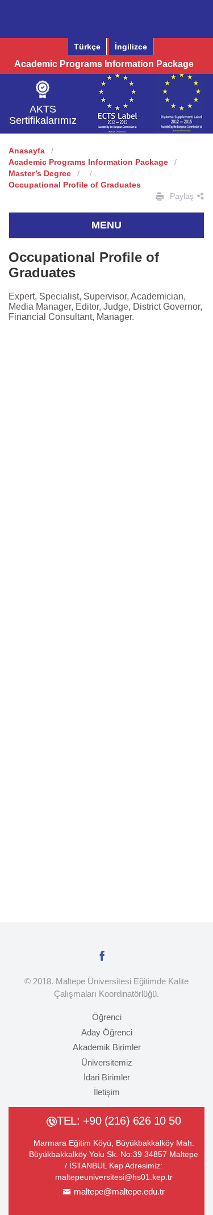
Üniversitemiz (106, 1062)
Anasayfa (27, 150)
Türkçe (87, 46)
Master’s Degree (40, 173)
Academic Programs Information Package (104, 64)
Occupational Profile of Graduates (75, 184)
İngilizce (131, 46)
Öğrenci (107, 1017)
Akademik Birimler (107, 1047)
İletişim (107, 1092)
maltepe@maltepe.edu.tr (119, 1191)
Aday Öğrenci (106, 1032)
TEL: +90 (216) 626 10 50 (119, 1120)
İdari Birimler (106, 1077)
